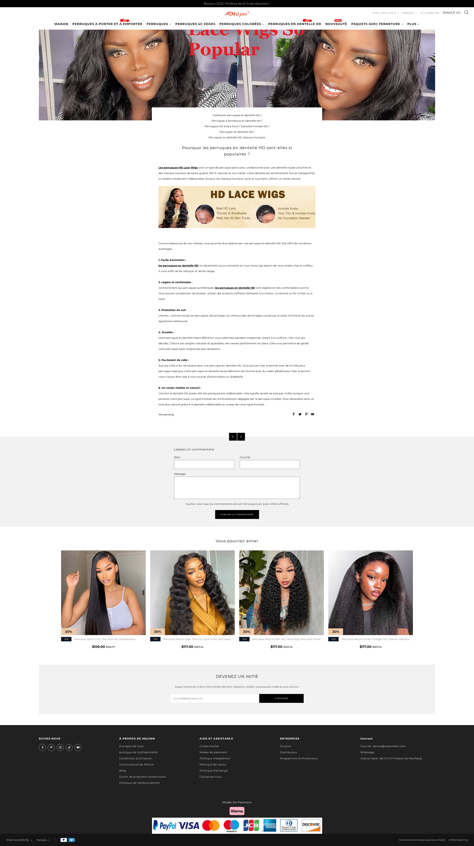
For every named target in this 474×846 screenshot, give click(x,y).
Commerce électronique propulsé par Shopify (422, 840)
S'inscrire (281, 698)
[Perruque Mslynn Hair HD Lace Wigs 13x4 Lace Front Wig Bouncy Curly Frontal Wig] (281, 592)
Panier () (452, 12)
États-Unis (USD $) (385, 13)
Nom (177, 457)
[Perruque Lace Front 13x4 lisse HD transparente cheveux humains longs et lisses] (103, 592)
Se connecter (430, 13)
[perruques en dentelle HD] (237, 206)
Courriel (245, 457)
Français (408, 13)
